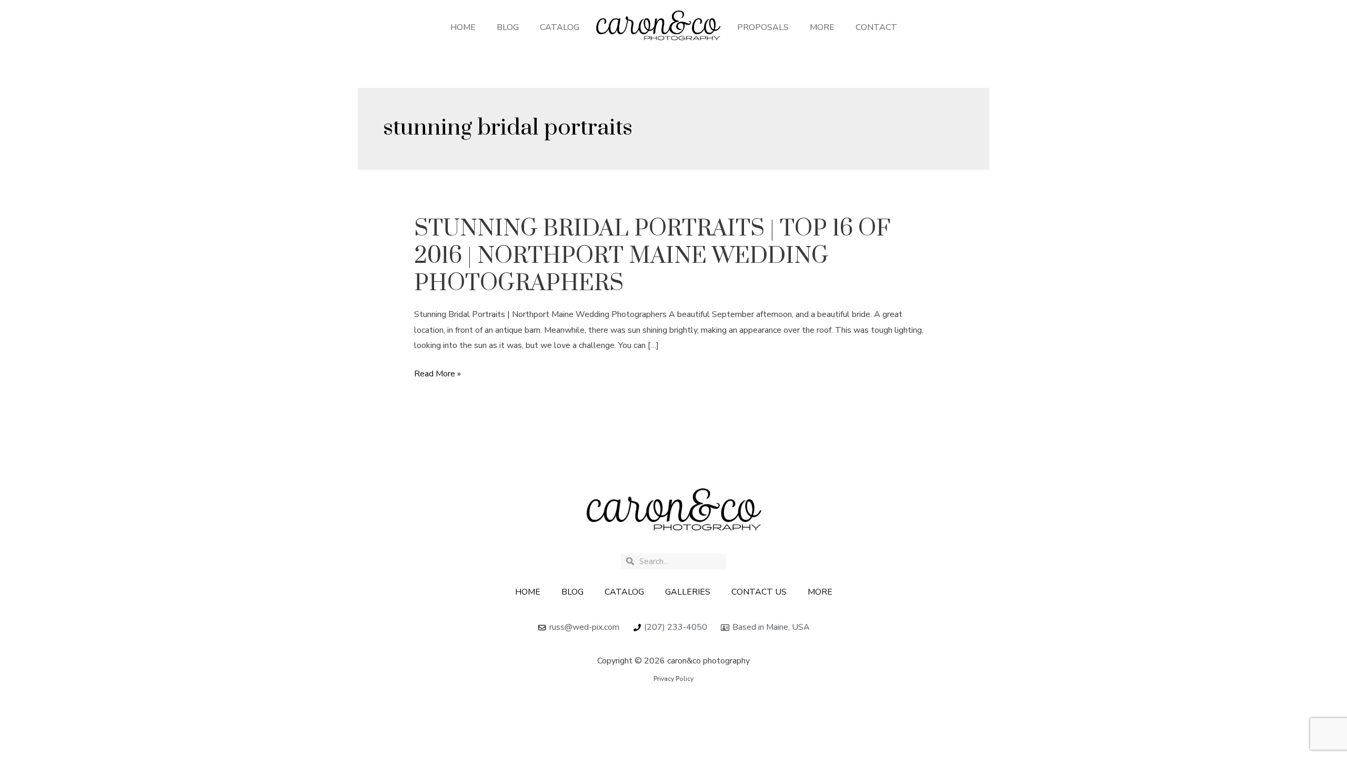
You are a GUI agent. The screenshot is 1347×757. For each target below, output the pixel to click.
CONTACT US (759, 592)
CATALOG (559, 27)
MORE (822, 27)
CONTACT (876, 27)
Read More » (437, 374)
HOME (463, 27)
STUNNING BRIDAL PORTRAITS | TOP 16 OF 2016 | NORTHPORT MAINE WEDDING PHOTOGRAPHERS (652, 256)
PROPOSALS (763, 27)
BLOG (508, 27)
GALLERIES (687, 592)
